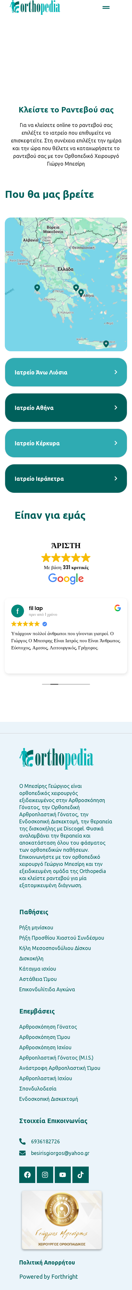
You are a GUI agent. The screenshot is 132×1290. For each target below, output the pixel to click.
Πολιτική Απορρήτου (47, 1262)
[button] (106, 7)
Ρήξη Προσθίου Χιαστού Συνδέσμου (61, 938)
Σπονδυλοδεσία (37, 1088)
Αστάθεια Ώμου (38, 979)
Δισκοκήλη (31, 958)
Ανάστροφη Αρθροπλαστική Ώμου (59, 1068)
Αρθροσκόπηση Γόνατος (48, 1027)
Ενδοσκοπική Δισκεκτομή (48, 1099)
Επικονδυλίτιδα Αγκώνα (47, 989)
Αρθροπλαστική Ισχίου (45, 1078)
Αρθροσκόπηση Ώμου (44, 1037)
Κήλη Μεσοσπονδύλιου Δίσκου (55, 948)
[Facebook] (27, 1175)
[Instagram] (45, 1175)
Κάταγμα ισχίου (37, 969)
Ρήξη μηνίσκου (36, 927)
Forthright (64, 1276)
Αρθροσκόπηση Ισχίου (45, 1047)
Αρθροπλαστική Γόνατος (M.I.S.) (56, 1058)
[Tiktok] (80, 1175)
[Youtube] (63, 1175)
